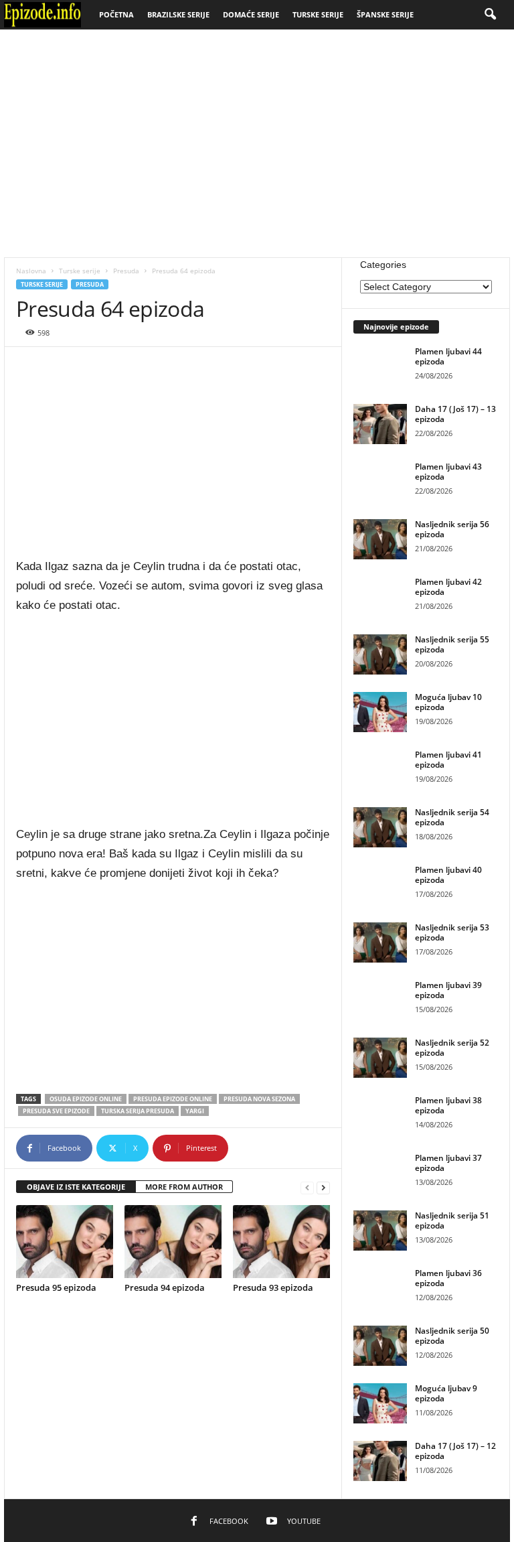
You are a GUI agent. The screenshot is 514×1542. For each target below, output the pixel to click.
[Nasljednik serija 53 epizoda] (380, 942)
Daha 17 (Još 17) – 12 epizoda (455, 1451)
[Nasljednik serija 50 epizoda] (380, 1346)
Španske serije (385, 14)
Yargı (194, 1111)
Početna (116, 14)
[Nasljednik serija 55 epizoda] (380, 654)
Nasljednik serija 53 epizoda (452, 932)
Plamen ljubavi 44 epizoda (448, 356)
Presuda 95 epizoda (56, 1287)
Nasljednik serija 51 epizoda (452, 1220)
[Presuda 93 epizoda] (281, 1241)
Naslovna (31, 270)
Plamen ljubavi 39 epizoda (448, 990)
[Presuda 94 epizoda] (173, 1241)
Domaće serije (251, 14)
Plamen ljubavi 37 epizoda (448, 1163)
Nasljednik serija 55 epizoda (452, 644)
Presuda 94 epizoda (164, 1287)
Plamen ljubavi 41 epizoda (448, 759)
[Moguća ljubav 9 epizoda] (380, 1403)
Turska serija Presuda (137, 1111)
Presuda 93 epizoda (273, 1287)
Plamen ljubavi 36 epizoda (448, 1278)
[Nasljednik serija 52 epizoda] (380, 1058)
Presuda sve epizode (56, 1111)
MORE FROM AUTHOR (184, 1187)
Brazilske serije (178, 14)
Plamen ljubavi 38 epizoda (448, 1105)
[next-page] (323, 1187)
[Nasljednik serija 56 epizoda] (380, 539)
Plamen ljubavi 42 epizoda (448, 587)
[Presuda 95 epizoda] (64, 1241)
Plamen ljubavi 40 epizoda (448, 875)
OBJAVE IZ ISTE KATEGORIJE (76, 1187)
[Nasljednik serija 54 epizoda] (380, 827)
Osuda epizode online (86, 1099)
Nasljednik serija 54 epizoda (452, 817)
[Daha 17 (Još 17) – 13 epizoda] (380, 424)
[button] (490, 14)
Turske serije (317, 14)
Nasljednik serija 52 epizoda (452, 1047)
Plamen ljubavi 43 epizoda (448, 471)
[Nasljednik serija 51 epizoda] (380, 1230)
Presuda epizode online (172, 1099)
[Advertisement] (257, 143)
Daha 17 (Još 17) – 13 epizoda (455, 414)
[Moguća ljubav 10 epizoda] (380, 712)
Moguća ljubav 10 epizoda (448, 702)
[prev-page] (307, 1187)
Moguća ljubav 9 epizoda (446, 1393)
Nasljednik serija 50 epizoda (452, 1335)
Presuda (126, 270)
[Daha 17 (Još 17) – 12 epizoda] (380, 1461)
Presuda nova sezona (259, 1099)
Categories (383, 264)
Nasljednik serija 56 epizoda (452, 529)
